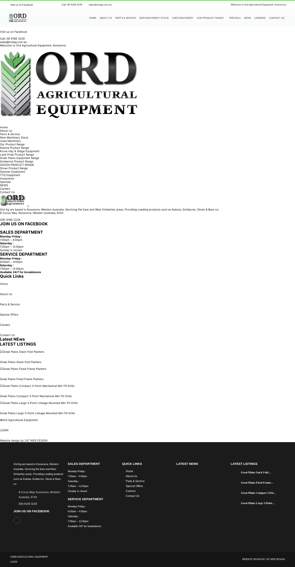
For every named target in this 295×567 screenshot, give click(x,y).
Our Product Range (210, 18)
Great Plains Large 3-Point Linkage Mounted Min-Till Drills (37, 413)
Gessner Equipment (12, 171)
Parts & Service (125, 18)
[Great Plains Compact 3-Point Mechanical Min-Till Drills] (37, 386)
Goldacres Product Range (16, 161)
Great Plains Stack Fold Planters (20, 362)
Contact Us (276, 18)
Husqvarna (7, 178)
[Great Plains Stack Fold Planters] (22, 351)
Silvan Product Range (14, 168)
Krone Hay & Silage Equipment (19, 151)
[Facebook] (16, 520)
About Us (106, 18)
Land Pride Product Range (17, 154)
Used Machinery (182, 18)
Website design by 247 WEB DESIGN (23, 440)
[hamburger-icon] (1, 124)
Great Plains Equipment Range (19, 158)
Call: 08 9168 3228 (12, 38)
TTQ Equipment (10, 175)
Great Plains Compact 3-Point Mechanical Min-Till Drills (36, 396)
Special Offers (9, 314)
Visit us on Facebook (21, 4)
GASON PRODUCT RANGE (17, 164)
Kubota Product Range (14, 147)
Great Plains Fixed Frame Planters (22, 379)
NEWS (247, 18)
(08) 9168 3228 (10, 219)
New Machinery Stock (154, 18)
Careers (260, 18)
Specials (235, 18)
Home (92, 18)
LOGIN (4, 430)
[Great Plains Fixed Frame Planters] (23, 368)
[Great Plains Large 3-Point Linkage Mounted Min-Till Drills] (39, 403)
